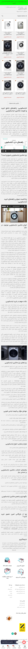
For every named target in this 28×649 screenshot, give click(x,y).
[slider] (4, 206)
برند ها (10, 585)
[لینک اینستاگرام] (15, 633)
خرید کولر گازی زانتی (21, 593)
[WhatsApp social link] (12, 633)
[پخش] (25, 152)
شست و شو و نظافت (11, 7)
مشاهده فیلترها (21, 16)
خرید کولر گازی (22, 587)
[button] (14, 145)
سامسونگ (10, 589)
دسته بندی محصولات (20, 585)
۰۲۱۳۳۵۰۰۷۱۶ (7, 529)
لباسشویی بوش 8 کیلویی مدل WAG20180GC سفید (8, 33)
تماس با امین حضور (21, 607)
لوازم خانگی (20, 7)
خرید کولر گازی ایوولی (20, 591)
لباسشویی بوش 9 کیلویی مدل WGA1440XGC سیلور (20, 54)
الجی (11, 587)
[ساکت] (5, 152)
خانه (26, 7)
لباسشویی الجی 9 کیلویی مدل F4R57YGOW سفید (8, 74)
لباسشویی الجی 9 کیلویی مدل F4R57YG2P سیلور (20, 74)
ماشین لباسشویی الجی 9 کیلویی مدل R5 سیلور (8, 93)
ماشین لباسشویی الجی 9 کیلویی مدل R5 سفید (20, 93)
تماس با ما (22, 601)
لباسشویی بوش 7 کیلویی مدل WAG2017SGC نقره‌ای (20, 33)
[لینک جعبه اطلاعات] (20, 562)
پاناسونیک (10, 595)
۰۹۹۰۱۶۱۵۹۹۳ (14, 529)
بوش (11, 593)
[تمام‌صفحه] (3, 152)
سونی (11, 597)
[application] (14, 145)
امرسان (10, 591)
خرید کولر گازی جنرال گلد (20, 589)
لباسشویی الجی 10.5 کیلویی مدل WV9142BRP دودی (7, 54)
